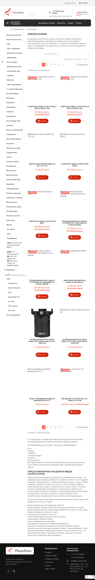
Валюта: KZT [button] (69, 3)
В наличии (13, 245)
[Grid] (29, 54)
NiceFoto (12, 261)
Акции (70, 23)
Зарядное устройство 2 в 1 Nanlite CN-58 (74, 400)
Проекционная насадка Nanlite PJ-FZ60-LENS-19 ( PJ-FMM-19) (42, 341)
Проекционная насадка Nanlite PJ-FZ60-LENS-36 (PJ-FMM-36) (74, 341)
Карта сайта (50, 569)
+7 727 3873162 (77, 558)
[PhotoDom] (18, 12)
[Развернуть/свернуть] (24, 35)
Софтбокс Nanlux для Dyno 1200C (74, 165)
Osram (11, 263)
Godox (11, 252)
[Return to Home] (6, 29)
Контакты (61, 23)
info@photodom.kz (78, 561)
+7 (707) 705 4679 (58, 12)
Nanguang (12, 254)
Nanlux (11, 259)
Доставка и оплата (47, 23)
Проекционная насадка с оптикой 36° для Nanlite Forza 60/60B (42, 282)
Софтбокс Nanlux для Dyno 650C (42, 222)
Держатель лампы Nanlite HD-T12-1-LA (42, 165)
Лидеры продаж (52, 559)
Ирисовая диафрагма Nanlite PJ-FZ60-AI (75, 281)
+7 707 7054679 (77, 554)
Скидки (48, 552)
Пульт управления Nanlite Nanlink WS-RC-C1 (42, 400)
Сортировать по (50, 54)
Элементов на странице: (73, 59)
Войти (84, 3)
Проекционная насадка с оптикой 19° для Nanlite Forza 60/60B (75, 223)
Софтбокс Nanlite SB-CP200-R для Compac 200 (74, 107)
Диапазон (8, 270)
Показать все (82, 65)
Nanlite (11, 256)
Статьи (78, 23)
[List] (33, 54)
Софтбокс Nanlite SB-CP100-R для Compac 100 (42, 107)
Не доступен (14, 243)
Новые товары (51, 555)
